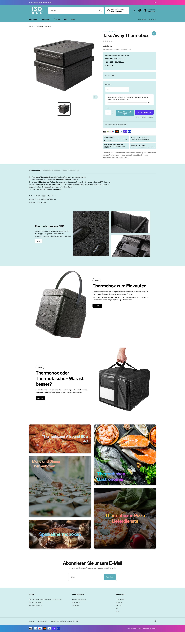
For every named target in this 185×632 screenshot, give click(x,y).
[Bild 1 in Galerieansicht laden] (63, 109)
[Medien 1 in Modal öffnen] (64, 65)
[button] (149, 10)
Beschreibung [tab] (34, 170)
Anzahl (107, 108)
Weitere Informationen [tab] (51, 170)
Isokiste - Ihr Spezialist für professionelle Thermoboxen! (143, 628)
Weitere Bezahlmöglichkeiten (144, 117)
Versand (111, 49)
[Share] (154, 33)
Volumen (108, 85)
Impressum (75, 605)
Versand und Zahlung (79, 599)
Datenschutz (76, 602)
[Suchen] (100, 11)
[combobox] (76, 10)
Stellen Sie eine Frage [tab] (71, 170)
